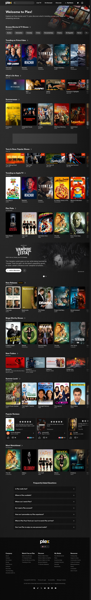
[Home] (9, 3)
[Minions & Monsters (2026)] (78, 190)
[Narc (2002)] (35, 87)
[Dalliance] (55, 365)
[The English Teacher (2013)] (29, 395)
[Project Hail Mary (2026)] (61, 57)
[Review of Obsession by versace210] (52, 424)
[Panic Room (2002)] (13, 225)
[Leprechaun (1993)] (78, 116)
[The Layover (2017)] (61, 395)
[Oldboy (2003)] (29, 462)
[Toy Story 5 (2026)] (13, 190)
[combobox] (25, 2)
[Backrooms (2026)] (29, 299)
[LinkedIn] (52, 588)
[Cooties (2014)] (45, 116)
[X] (41, 588)
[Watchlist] (78, 3)
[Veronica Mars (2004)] (45, 335)
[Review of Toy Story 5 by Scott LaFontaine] (21, 424)
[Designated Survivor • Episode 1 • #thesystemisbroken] (75, 160)
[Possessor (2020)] (13, 116)
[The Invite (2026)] (13, 299)
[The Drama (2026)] (45, 299)
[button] (82, 3)
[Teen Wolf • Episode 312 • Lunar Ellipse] (35, 160)
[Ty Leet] (70, 433)
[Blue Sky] (45, 588)
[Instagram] (34, 588)
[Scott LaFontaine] (8, 433)
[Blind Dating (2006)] (78, 395)
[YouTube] (55, 588)
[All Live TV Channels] (15, 87)
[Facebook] (48, 588)
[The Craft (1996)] (29, 225)
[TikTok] (38, 588)
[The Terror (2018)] (78, 335)
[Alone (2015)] (78, 57)
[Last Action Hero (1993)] (45, 225)
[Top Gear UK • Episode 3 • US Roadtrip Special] (55, 160)
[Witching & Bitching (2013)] (61, 116)
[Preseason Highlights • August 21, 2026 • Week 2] (75, 87)
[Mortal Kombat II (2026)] (78, 299)
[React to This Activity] (8, 437)
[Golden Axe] (75, 365)
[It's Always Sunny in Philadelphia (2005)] (61, 190)
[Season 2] (35, 365)
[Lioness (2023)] (45, 57)
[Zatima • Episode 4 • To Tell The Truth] (55, 87)
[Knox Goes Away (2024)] (78, 225)
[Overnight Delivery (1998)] (45, 395)
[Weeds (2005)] (29, 335)
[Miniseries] (15, 365)
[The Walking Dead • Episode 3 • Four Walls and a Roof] (15, 160)
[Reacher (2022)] (29, 57)
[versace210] (39, 433)
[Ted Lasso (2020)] (13, 57)
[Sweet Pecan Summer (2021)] (13, 395)
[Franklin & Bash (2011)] (13, 335)
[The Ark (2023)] (61, 225)
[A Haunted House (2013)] (29, 116)
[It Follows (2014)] (78, 462)
